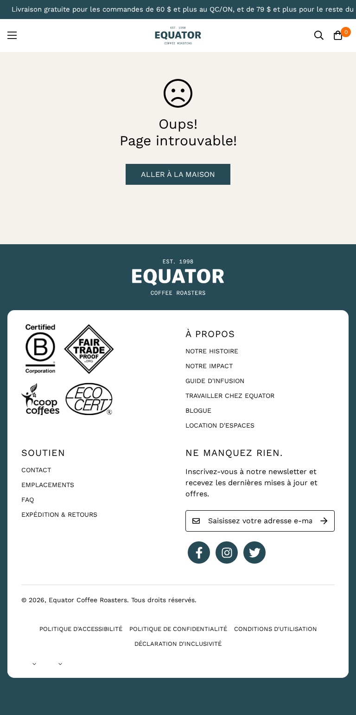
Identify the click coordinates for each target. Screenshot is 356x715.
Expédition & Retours (59, 514)
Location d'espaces (219, 425)
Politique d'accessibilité (80, 628)
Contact (36, 470)
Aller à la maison (178, 174)
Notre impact (209, 366)
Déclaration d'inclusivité (178, 643)
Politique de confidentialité (178, 628)
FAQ (27, 499)
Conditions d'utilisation (275, 628)
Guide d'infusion (214, 380)
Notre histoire (211, 351)
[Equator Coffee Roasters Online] (178, 35)
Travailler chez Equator (229, 395)
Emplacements (47, 484)
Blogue (198, 410)
